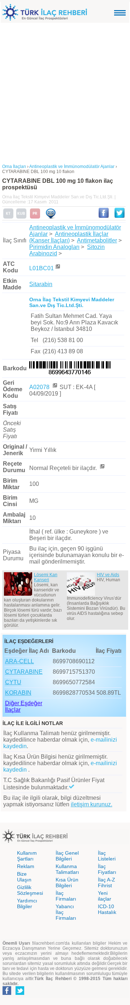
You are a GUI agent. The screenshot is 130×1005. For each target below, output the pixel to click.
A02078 (40, 387)
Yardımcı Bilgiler (27, 903)
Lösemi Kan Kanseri (45, 577)
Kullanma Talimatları (67, 869)
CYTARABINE (24, 672)
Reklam (25, 866)
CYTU (13, 682)
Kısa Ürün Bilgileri (67, 882)
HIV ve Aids (108, 574)
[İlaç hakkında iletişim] (51, 217)
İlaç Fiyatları (107, 869)
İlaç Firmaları (66, 896)
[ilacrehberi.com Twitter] (20, 993)
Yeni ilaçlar (104, 896)
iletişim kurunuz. (91, 804)
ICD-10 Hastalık (107, 909)
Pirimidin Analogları (54, 247)
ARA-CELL (19, 661)
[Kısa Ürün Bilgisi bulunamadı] (21, 217)
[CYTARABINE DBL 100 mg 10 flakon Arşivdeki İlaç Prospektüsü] (35, 217)
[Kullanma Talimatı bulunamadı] (8, 217)
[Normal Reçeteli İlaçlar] (101, 468)
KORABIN (18, 693)
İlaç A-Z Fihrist (106, 882)
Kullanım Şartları (27, 856)
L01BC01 (41, 268)
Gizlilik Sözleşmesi (30, 890)
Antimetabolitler (97, 240)
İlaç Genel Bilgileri (67, 856)
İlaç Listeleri (107, 856)
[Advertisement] (65, 91)
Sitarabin (40, 284)
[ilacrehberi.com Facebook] (7, 993)
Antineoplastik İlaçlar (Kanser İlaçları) (68, 237)
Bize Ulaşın (24, 877)
